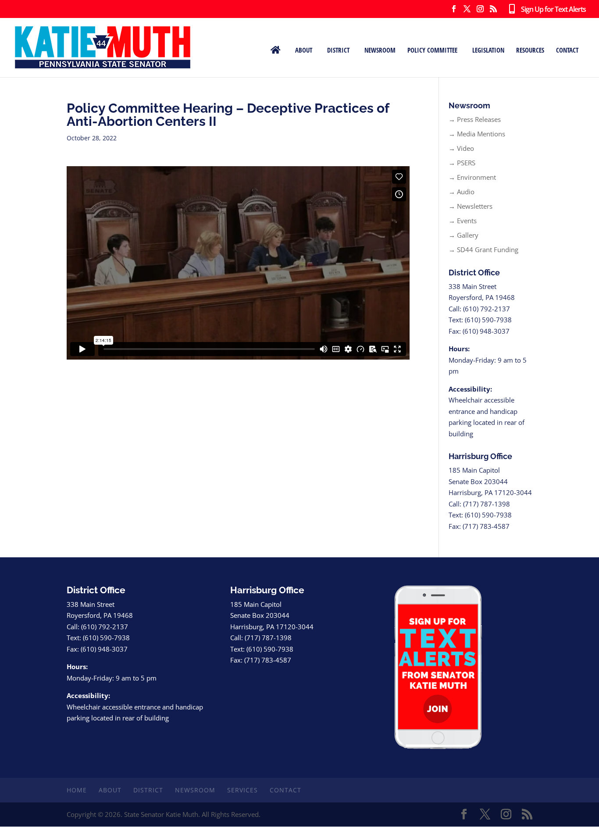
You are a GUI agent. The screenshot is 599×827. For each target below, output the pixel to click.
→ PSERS (462, 162)
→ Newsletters (470, 206)
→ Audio (461, 191)
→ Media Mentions (477, 133)
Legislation (488, 49)
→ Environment (472, 177)
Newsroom (380, 49)
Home (77, 790)
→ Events (463, 220)
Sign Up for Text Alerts (550, 9)
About (303, 49)
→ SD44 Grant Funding (483, 249)
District (338, 49)
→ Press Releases (475, 119)
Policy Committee (432, 49)
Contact (567, 49)
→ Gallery (463, 235)
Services (242, 790)
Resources (530, 49)
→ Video (461, 148)
